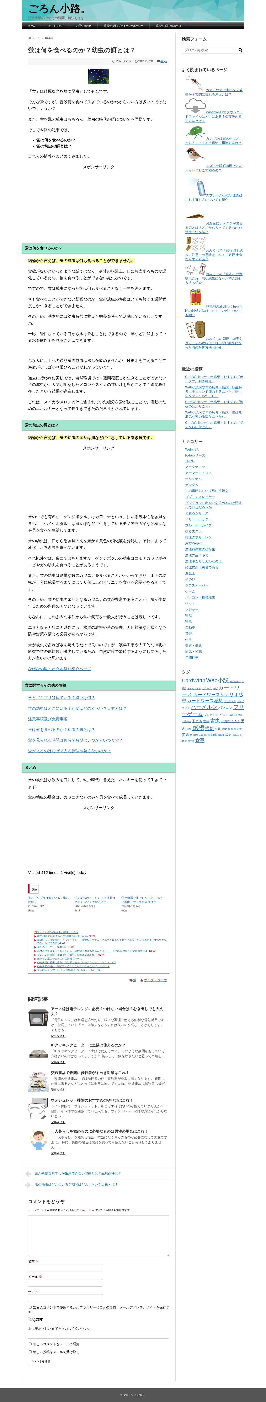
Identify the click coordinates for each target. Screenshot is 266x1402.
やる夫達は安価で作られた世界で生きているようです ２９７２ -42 (76, 962)
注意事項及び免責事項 (168, 25)
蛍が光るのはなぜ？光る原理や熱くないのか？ (69, 751)
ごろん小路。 (59, 8)
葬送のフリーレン (198, 537)
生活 (163, 61)
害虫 (188, 621)
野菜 (184, 740)
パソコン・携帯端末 (200, 597)
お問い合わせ (83, 25)
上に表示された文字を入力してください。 (59, 1328)
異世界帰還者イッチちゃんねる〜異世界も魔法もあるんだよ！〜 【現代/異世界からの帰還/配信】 (92, 951)
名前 (33, 1261)
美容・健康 (193, 645)
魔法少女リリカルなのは (203, 561)
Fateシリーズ (195, 455)
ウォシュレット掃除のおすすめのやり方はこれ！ (92, 1100)
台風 (240, 715)
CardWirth (193, 680)
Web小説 (192, 449)
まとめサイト (194, 688)
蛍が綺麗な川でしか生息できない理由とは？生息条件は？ (78, 1173)
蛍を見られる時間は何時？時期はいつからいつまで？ (75, 740)
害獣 (188, 615)
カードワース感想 (205, 700)
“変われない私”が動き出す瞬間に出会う (56, 932)
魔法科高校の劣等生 (200, 549)
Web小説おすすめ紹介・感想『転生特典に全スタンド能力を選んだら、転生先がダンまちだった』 (213, 391)
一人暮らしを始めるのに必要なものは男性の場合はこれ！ (99, 1131)
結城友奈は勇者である (201, 567)
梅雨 (230, 729)
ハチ (187, 708)
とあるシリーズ (196, 513)
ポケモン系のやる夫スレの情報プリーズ (59, 958)
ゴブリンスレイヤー (200, 497)
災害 (188, 633)
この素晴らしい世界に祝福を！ (208, 491)
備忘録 (233, 715)
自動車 (190, 627)
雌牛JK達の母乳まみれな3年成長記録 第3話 (62, 936)
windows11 (235, 681)
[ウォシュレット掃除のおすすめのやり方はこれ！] (38, 1108)
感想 (198, 727)
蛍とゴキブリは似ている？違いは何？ (61, 698)
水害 (239, 729)
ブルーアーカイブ (198, 525)
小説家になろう (230, 721)
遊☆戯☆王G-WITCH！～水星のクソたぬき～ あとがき (68, 970)
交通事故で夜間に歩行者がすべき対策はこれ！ (90, 1073)
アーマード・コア (198, 473)
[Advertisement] (98, 199)
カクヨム (207, 688)
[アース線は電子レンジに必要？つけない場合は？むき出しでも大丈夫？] (38, 1017)
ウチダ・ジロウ (155, 980)
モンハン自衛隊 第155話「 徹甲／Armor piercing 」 (67, 954)
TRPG (190, 461)
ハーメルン (204, 707)
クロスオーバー (196, 585)
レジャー (191, 609)
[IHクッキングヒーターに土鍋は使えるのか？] (38, 1053)
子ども (197, 721)
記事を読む (58, 1036)
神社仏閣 (198, 735)
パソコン (225, 707)
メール (35, 1276)
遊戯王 (190, 573)
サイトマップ (55, 25)
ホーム (32, 25)
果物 (224, 729)
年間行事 (191, 657)
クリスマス (230, 701)
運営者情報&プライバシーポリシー (123, 25)
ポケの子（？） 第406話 (51, 947)
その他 (190, 579)
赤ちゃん (237, 735)
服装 (217, 729)
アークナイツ (195, 467)
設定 (228, 735)
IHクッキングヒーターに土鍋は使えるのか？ (88, 1045)
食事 (199, 740)
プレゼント (211, 714)
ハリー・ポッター (198, 519)
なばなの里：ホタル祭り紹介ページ (59, 669)
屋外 (188, 729)
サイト (33, 1292)
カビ (215, 688)
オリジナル (193, 479)
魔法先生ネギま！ (198, 555)
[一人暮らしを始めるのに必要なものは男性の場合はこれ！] (38, 1139)
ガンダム (191, 485)
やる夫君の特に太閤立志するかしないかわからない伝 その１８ (73, 966)
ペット (190, 603)
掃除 (209, 728)
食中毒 (191, 741)
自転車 (221, 735)
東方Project (193, 543)
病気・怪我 (193, 651)
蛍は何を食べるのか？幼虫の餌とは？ (61, 729)
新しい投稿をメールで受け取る (56, 1352)
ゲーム (190, 591)
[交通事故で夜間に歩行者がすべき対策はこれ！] (38, 1081)
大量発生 (186, 721)
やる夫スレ (193, 531)
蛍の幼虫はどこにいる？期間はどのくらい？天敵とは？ (77, 708)
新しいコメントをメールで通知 (56, 1344)
